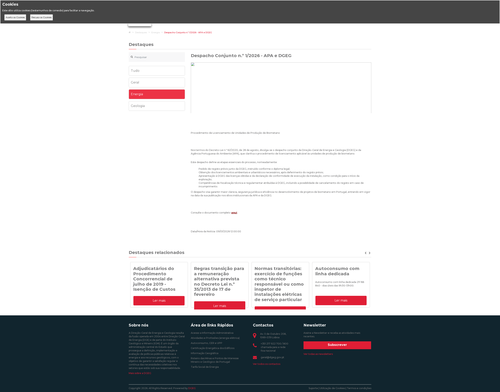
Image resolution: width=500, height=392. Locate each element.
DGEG (192, 388)
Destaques (141, 32)
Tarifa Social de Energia (205, 366)
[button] (366, 253)
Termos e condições (359, 388)
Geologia (138, 106)
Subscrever (337, 345)
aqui (234, 212)
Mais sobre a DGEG (140, 373)
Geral (135, 82)
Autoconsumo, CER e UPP (206, 343)
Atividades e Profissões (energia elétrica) (215, 337)
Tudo (135, 71)
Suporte (313, 388)
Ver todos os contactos (266, 363)
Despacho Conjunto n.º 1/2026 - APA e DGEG (188, 32)
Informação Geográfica (204, 353)
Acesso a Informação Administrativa (212, 332)
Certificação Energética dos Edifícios (212, 348)
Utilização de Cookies (332, 388)
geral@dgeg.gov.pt (272, 357)
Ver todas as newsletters (318, 354)
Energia (155, 32)
